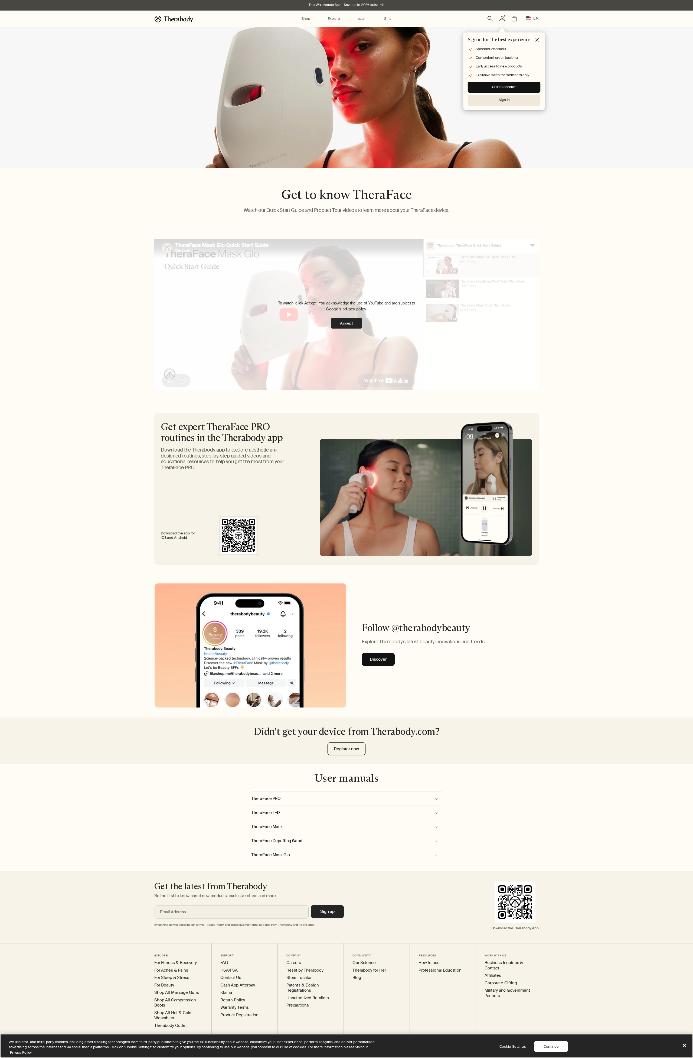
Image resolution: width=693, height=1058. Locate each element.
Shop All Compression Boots (175, 1003)
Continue (551, 1046)
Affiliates (493, 975)
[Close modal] (537, 40)
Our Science (363, 962)
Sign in (504, 100)
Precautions (297, 1005)
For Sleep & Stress (171, 977)
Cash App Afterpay (237, 985)
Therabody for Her (369, 970)
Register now (346, 749)
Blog (356, 977)
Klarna (226, 992)
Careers (293, 962)
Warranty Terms (234, 1007)
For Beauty (164, 985)
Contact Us (230, 977)
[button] (306, 19)
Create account (504, 87)
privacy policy (354, 309)
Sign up (327, 911)
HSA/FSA (229, 970)
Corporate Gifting (501, 983)
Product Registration (239, 1015)
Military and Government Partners (507, 993)
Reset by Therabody (304, 970)
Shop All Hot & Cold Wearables (172, 1015)
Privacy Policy (21, 1052)
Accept (346, 323)
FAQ (224, 962)
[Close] (684, 1045)
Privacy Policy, (214, 925)
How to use (429, 962)
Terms (200, 925)
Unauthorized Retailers (307, 998)
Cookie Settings (512, 1046)
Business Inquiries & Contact (504, 965)
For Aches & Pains (171, 970)
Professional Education (440, 970)
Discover (378, 659)
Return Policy (232, 1000)
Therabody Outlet (170, 1025)
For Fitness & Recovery (175, 962)
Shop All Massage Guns (176, 992)
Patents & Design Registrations (302, 988)
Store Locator (299, 977)
